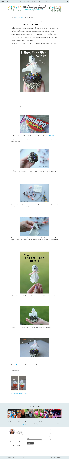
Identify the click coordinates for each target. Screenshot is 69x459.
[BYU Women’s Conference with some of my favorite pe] (29, 413)
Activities (16, 21)
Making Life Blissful (34, 8)
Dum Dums (21, 136)
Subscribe (30, 443)
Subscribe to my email (18, 364)
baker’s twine (46, 204)
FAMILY (51, 433)
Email (28, 438)
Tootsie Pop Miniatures (50, 135)
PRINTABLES (51, 432)
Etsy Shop (52, 439)
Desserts (28, 21)
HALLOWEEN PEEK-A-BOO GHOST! (19, 393)
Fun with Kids (38, 21)
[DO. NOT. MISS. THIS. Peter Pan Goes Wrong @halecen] (48, 413)
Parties (32, 22)
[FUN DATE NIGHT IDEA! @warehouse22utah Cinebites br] (12, 413)
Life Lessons (51, 436)
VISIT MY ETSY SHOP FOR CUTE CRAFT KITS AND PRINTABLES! (26, 361)
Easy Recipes (33, 21)
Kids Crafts (52, 21)
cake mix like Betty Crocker (36, 170)
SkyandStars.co (57, 457)
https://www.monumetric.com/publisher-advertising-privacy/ (35, 424)
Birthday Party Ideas (22, 21)
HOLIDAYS (48, 21)
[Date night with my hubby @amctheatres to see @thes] (21, 413)
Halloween (44, 21)
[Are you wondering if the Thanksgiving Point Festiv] (39, 413)
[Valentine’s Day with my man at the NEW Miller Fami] (56, 413)
